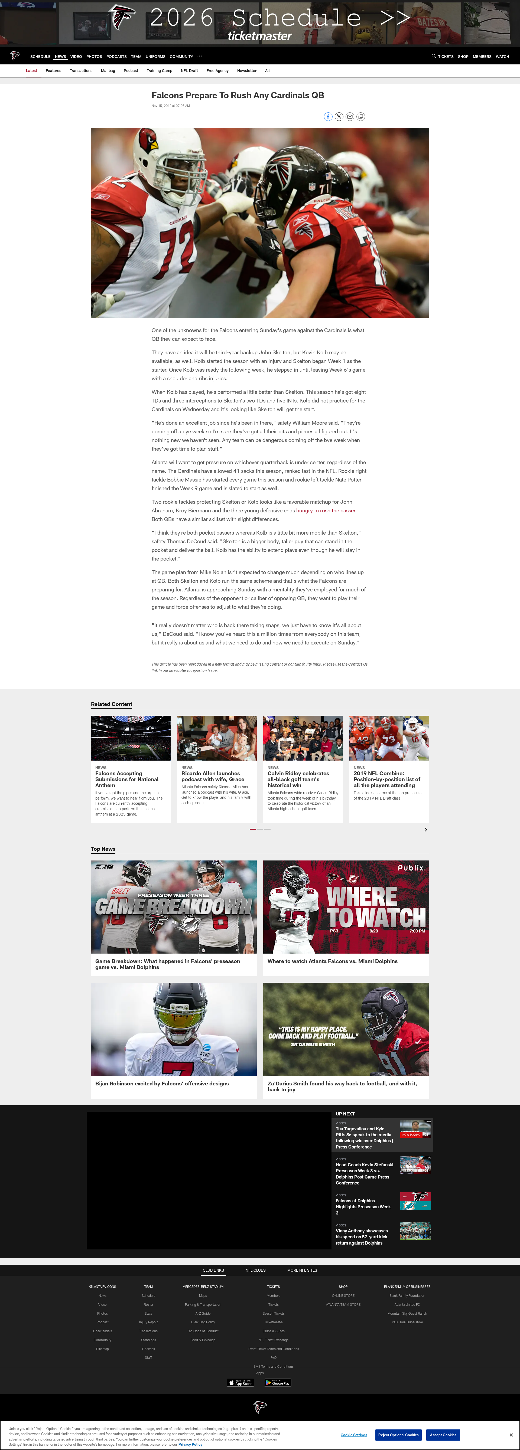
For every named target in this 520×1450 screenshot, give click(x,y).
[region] (260, 1435)
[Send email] (350, 119)
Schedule (148, 1295)
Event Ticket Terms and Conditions (273, 1349)
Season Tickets (274, 1313)
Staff (148, 1357)
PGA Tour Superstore (407, 1322)
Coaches (148, 1349)
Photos (102, 1313)
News (102, 1295)
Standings (148, 1340)
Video (102, 1304)
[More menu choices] (199, 56)
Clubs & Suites (274, 1331)
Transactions (148, 1331)
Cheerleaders (102, 1331)
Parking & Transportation (203, 1304)
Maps (203, 1295)
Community (102, 1340)
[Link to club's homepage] (15, 55)
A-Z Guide (203, 1313)
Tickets (273, 1304)
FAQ (274, 1357)
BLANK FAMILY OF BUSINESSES (407, 1286)
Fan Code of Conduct (203, 1331)
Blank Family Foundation (407, 1295)
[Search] (434, 56)
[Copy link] (360, 117)
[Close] (511, 1435)
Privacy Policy (190, 1444)
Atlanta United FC (407, 1304)
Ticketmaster (273, 1322)
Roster (148, 1304)
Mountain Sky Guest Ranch (407, 1313)
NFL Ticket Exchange (273, 1340)
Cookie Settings (354, 1435)
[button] (252, 829)
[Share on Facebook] (328, 119)
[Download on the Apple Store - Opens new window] (240, 1383)
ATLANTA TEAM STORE (343, 1304)
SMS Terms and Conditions (273, 1366)
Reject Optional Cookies (398, 1435)
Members (273, 1295)
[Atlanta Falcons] (260, 1408)
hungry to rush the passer (325, 510)
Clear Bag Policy (203, 1322)
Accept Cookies (443, 1435)
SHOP (343, 1286)
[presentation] (427, 830)
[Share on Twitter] (339, 119)
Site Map (102, 1349)
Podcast (103, 1322)
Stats (148, 1313)
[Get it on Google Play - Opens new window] (277, 1385)
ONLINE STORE (343, 1295)
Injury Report (148, 1322)
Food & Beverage (203, 1340)
